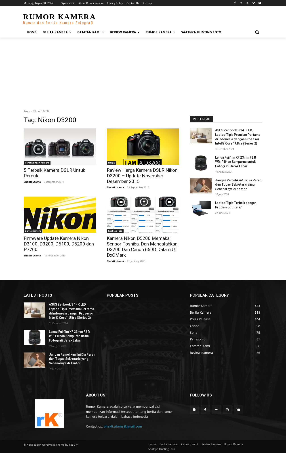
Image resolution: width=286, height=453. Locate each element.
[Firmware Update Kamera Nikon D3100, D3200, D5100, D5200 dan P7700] (60, 215)
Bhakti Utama (32, 181)
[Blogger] (194, 409)
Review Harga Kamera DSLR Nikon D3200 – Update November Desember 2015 (142, 176)
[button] (257, 32)
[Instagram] (241, 3)
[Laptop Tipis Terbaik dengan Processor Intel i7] (201, 208)
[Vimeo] (253, 3)
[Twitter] (247, 3)
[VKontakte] (238, 409)
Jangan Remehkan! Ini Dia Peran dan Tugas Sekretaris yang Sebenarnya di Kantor (238, 184)
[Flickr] (216, 409)
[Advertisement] (143, 71)
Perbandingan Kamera (37, 162)
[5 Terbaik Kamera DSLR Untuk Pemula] (60, 146)
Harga (111, 162)
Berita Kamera (33, 230)
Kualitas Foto (115, 230)
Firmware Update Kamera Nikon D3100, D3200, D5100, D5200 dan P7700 (59, 244)
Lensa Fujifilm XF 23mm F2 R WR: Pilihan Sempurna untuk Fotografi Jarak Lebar (235, 162)
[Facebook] (235, 3)
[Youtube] (259, 3)
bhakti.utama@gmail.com (123, 426)
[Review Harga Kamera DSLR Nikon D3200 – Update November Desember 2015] (143, 146)
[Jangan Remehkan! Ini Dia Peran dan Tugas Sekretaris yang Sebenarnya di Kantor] (201, 185)
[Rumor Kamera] (49, 413)
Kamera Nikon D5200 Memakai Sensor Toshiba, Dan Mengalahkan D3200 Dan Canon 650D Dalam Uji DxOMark (142, 247)
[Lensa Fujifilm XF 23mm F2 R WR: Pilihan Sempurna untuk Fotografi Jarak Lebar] (201, 163)
